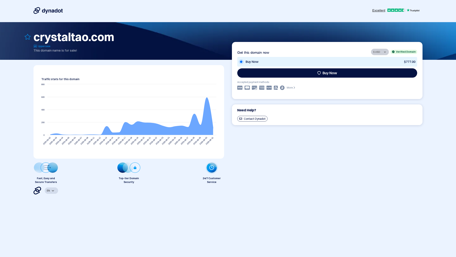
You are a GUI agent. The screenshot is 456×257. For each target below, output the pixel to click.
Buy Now (330, 73)
